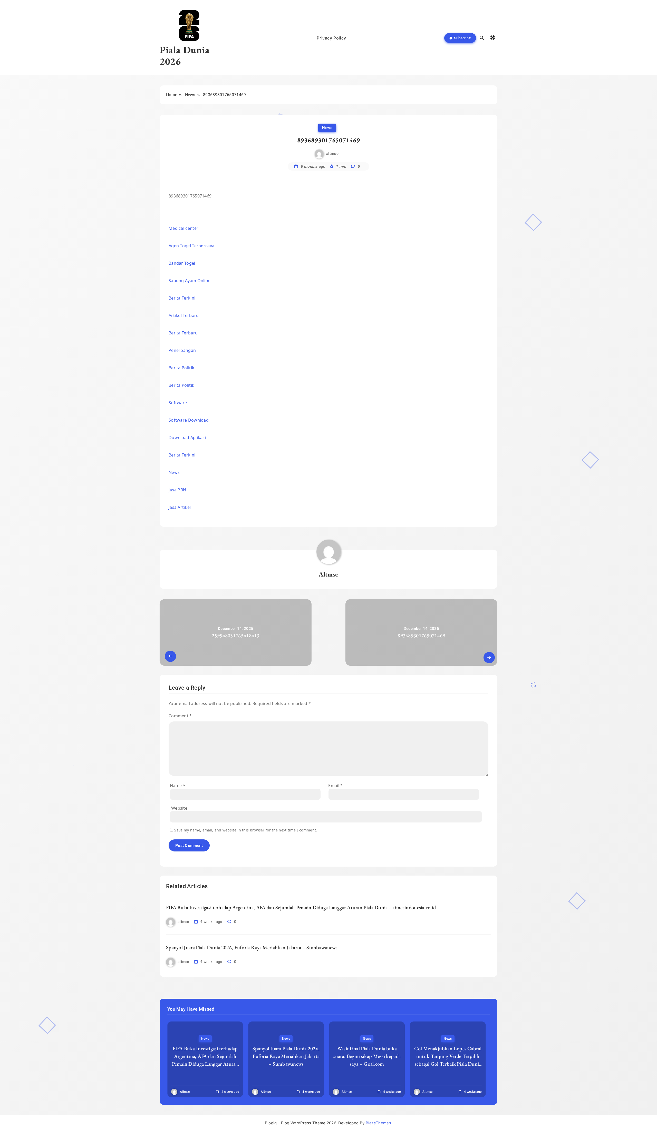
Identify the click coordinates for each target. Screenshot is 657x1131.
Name (177, 785)
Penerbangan (182, 350)
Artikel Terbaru (184, 315)
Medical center (183, 228)
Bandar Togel (182, 263)
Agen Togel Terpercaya (191, 246)
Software (178, 402)
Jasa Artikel (180, 507)
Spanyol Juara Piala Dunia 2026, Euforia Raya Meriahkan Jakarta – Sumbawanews (252, 947)
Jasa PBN (177, 490)
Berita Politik (181, 368)
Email (335, 785)
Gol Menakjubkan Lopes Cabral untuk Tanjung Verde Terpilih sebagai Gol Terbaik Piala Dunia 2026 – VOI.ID (447, 1060)
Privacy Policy (331, 38)
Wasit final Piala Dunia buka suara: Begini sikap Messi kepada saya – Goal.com (367, 1056)
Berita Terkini (182, 298)
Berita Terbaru (183, 333)
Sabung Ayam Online (189, 280)
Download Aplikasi (187, 437)
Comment (180, 716)
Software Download (189, 420)
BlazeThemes (378, 1122)
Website (179, 808)
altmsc (332, 154)
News (327, 127)
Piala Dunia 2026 (185, 55)
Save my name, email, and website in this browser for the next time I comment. (245, 830)
